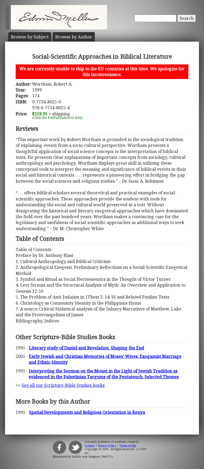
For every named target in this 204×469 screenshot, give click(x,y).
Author (73, 37)
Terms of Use (127, 445)
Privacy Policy (107, 445)
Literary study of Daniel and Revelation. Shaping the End (86, 348)
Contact (90, 445)
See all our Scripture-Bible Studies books (63, 385)
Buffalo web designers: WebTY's (92, 456)
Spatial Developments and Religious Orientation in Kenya (87, 412)
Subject (30, 37)
